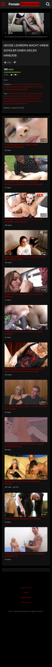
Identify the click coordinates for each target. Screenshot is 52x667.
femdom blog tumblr (28, 94)
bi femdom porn (14, 94)
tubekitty (24, 89)
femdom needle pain (25, 99)
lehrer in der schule (35, 87)
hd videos (14, 87)
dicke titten (24, 84)
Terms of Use (26, 602)
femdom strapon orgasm (24, 101)
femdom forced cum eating (17, 96)
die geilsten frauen (36, 84)
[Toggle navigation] (3, 4)
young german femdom (19, 104)
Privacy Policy (26, 598)
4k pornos (15, 84)
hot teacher (23, 87)
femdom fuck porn (34, 96)
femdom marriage (10, 99)
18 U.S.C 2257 (26, 588)
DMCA (26, 593)
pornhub (7, 89)
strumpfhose (15, 89)
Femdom (7, 87)
